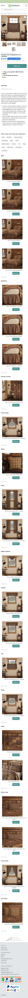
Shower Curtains (18, 137)
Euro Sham (4, 150)
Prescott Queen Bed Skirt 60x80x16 (14, 336)
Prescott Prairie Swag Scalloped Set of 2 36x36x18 (14, 438)
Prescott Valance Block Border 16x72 (14, 643)
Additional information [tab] (6, 89)
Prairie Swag (4, 140)
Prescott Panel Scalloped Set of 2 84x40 (14, 511)
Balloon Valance (5, 144)
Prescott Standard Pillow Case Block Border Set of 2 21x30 (14, 818)
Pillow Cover (10, 147)
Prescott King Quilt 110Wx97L (14, 240)
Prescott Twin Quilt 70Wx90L (14, 181)
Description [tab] (4, 85)
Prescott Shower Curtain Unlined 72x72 (14, 402)
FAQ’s (2, 956)
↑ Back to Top (4, 277)
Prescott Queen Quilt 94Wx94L (14, 211)
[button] (25, 17)
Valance (14, 144)
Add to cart (17, 66)
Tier (13, 13)
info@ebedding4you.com (7, 972)
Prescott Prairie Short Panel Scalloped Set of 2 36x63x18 (14, 887)
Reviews (3, 954)
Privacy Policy (4, 949)
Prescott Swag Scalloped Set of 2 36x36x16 (14, 715)
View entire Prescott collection (7, 53)
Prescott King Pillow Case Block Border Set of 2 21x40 (14, 849)
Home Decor (9, 13)
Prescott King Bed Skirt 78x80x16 (14, 365)
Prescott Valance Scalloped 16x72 (14, 613)
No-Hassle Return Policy (6, 958)
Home (2, 13)
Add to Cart (15, 184)
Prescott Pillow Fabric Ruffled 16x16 (14, 474)
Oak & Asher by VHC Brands (16, 940)
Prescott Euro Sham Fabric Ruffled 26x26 (14, 924)
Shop (5, 13)
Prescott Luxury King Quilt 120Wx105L (14, 270)
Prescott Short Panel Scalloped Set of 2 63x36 (14, 540)
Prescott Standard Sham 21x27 (14, 752)
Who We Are (4, 947)
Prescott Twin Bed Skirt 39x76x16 (14, 306)
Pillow (11, 140)
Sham (3, 147)
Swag (24, 144)
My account (4, 962)
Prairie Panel (18, 147)
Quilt (3, 137)
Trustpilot (3, 995)
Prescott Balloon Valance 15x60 (14, 577)
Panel (17, 140)
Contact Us (4, 960)
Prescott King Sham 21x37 (14, 781)
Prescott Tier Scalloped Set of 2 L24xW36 (14, 679)
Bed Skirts (9, 137)
